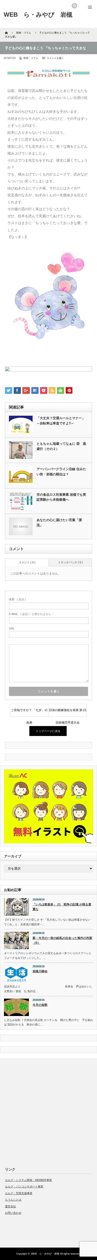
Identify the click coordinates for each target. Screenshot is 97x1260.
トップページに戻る (48, 731)
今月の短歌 (40, 1005)
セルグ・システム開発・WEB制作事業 (28, 1180)
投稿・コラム (30, 58)
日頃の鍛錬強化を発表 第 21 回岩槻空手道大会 (68, 712)
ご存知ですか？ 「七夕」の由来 (29, 712)
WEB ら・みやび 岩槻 (45, 1253)
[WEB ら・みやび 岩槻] (38, 14)
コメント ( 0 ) (27, 562)
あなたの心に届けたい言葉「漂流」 (59, 522)
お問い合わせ (13, 1212)
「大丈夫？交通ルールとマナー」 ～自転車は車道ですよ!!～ (61, 420)
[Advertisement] (48, 1111)
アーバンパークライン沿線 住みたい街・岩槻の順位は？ (61, 471)
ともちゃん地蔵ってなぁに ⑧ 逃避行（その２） (61, 446)
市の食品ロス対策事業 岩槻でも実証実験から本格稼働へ (61, 497)
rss (74, 5)
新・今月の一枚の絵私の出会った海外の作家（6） (62, 940)
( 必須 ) (17, 599)
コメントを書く (55, 58)
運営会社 (10, 1206)
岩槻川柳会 (40, 971)
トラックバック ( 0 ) (70, 562)
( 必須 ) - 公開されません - (31, 613)
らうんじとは (13, 1199)
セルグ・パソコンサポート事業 (24, 1186)
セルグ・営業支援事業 (18, 1193)
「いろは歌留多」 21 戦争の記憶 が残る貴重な (62, 907)
